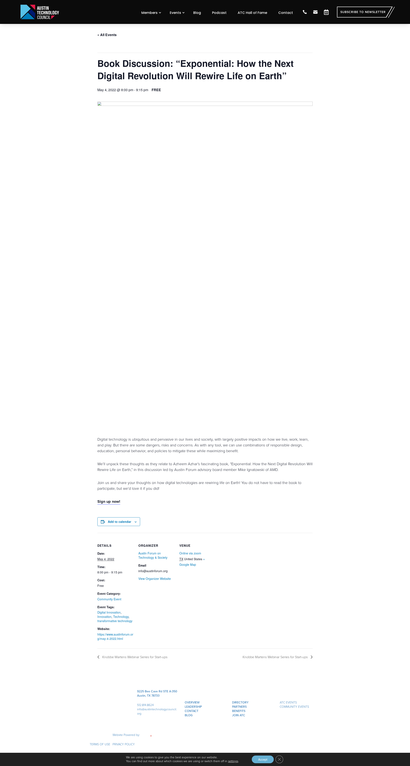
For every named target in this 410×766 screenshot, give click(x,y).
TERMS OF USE (100, 744)
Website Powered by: (127, 735)
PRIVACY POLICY (124, 744)
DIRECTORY (240, 702)
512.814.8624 (145, 705)
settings (233, 761)
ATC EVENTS (288, 702)
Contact (285, 12)
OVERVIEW (192, 702)
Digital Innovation (109, 612)
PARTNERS (239, 707)
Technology (121, 616)
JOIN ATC (238, 715)
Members (149, 12)
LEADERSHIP (193, 707)
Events (175, 12)
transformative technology (114, 621)
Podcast (219, 12)
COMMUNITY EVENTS (294, 707)
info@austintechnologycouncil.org (157, 711)
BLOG (189, 715)
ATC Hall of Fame (252, 12)
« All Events (107, 34)
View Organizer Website (154, 578)
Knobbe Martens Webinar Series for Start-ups (134, 657)
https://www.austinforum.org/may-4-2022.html (115, 636)
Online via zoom (190, 553)
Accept (262, 759)
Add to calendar (119, 521)
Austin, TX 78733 (148, 695)
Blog (197, 12)
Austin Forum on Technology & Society (152, 555)
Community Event (109, 599)
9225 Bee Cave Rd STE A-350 (157, 691)
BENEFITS (238, 711)
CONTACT (191, 711)
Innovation (104, 616)
